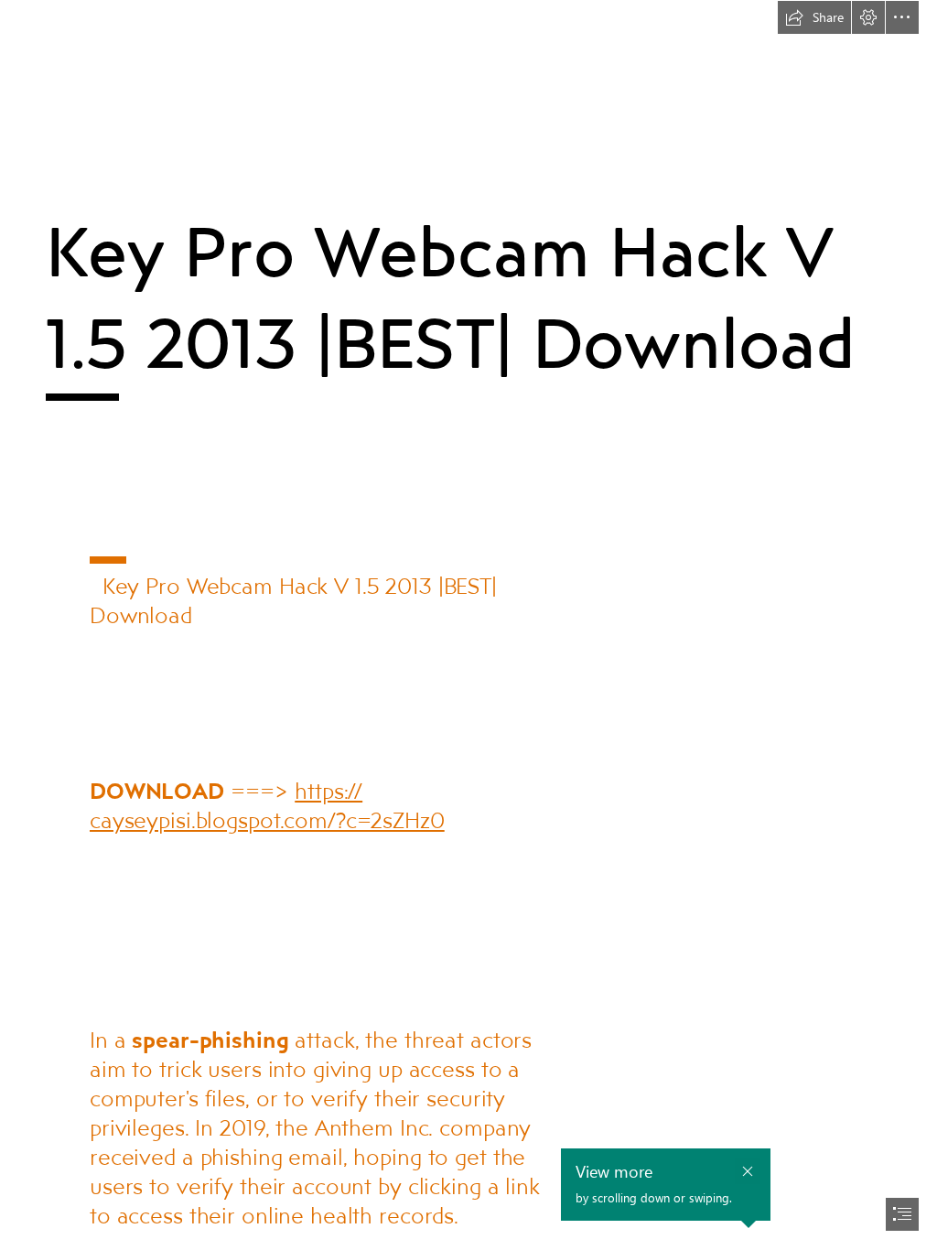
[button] (814, 17)
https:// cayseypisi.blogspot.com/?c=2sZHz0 (267, 805)
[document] (468, 625)
